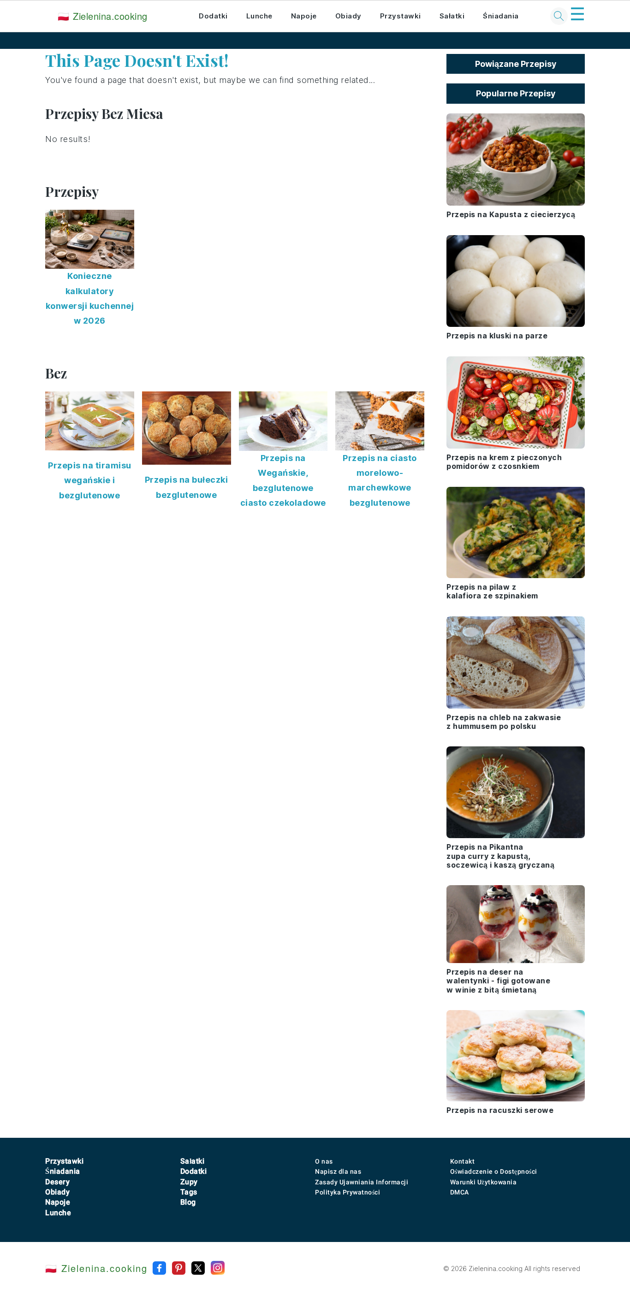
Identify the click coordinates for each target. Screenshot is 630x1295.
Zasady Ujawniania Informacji (361, 1182)
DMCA (459, 1192)
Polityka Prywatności (347, 1192)
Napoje (304, 16)
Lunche (259, 16)
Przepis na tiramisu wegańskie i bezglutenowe (89, 480)
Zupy (189, 1181)
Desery (57, 1181)
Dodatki (213, 16)
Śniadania (501, 16)
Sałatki (452, 16)
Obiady (348, 16)
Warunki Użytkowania (483, 1182)
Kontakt (462, 1161)
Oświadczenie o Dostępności (493, 1171)
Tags (188, 1192)
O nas (324, 1161)
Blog (188, 1202)
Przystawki (400, 16)
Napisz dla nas (338, 1171)
